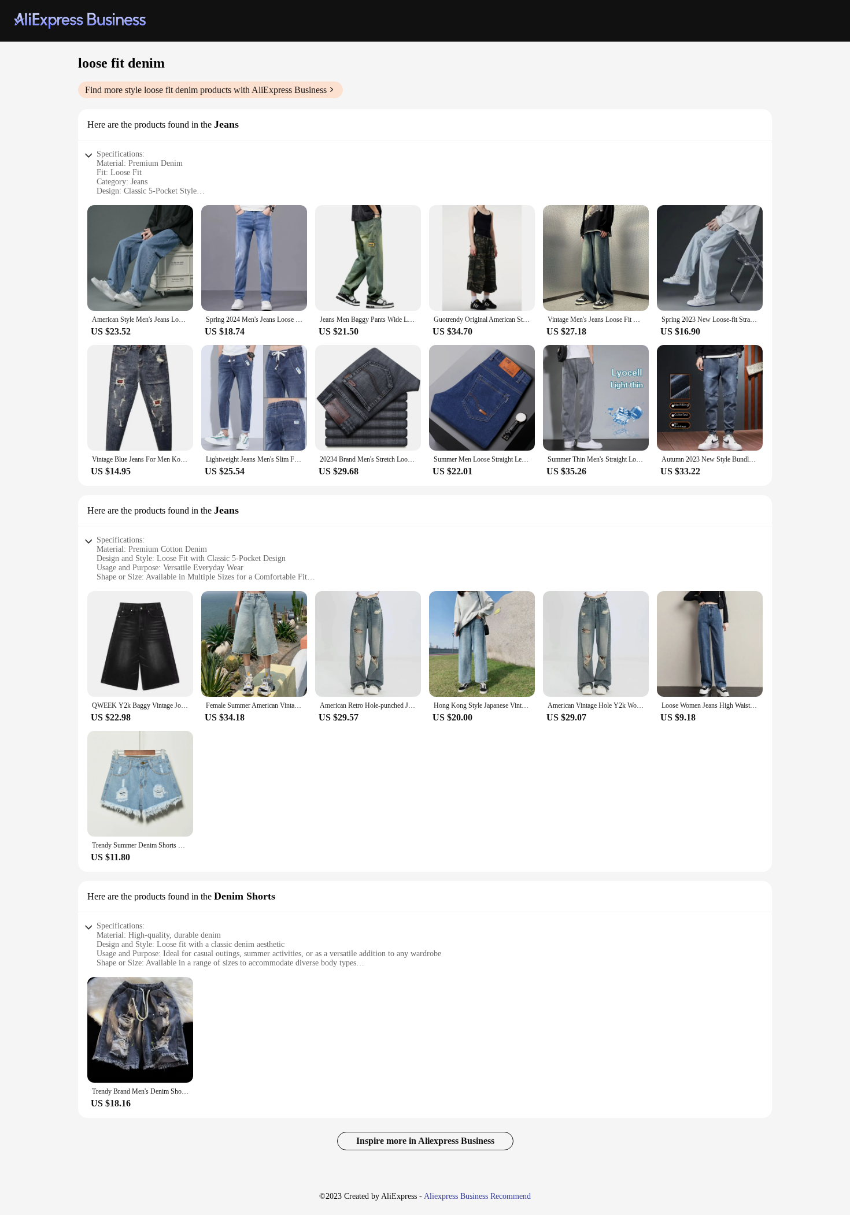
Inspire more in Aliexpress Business (425, 1141)
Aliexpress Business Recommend (477, 1196)
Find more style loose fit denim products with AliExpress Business (206, 90)
